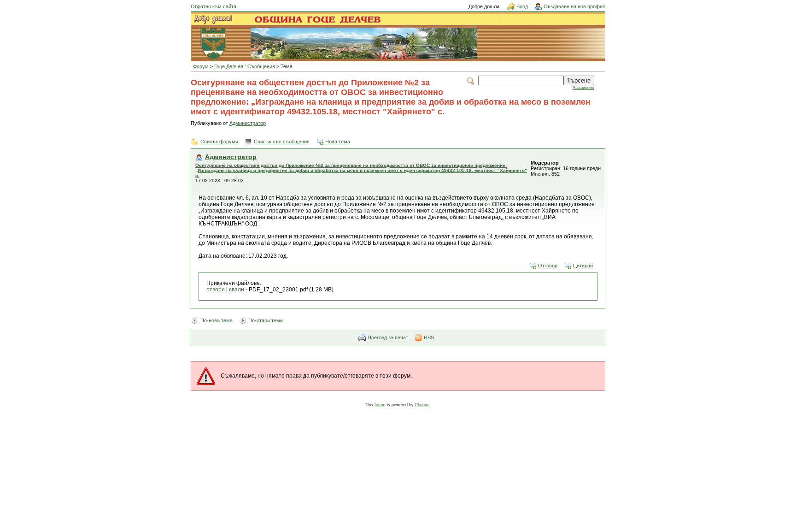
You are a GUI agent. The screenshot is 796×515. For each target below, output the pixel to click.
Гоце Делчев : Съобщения (244, 66)
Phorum (422, 405)
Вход (522, 6)
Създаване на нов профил (574, 6)
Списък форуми (219, 141)
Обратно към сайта (213, 6)
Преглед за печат (388, 337)
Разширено (583, 87)
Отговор (547, 265)
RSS (429, 337)
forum (380, 405)
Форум (201, 66)
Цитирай (583, 265)
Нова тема (337, 141)
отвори (215, 289)
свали (236, 289)
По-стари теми (265, 320)
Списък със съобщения (282, 141)
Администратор (247, 123)
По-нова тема (216, 320)
